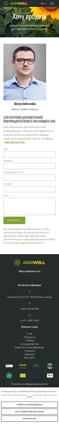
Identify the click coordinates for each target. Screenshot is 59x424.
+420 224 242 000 (29, 308)
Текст (6, 195)
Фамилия (7, 160)
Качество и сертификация (29, 347)
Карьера (29, 354)
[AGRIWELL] (15, 3)
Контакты (29, 357)
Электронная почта (13, 172)
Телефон (7, 183)
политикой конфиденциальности (24, 242)
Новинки (29, 350)
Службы (29, 340)
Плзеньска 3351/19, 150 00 (22, 297)
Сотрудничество (29, 343)
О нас (29, 333)
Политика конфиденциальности (29, 384)
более (29, 396)
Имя (5, 149)
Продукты (29, 337)
